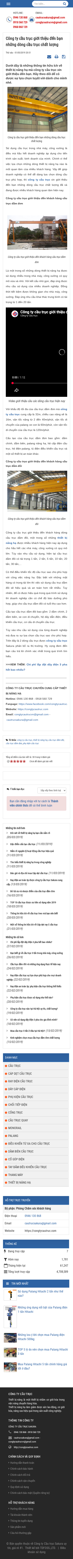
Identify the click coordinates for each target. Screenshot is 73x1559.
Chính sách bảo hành (21, 1468)
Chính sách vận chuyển (22, 1481)
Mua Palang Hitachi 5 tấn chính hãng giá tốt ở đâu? (42, 1366)
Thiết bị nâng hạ (19, 1182)
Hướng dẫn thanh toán (22, 1462)
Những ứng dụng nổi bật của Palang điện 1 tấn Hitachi (42, 1309)
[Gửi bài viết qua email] (49, 56)
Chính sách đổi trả (20, 1475)
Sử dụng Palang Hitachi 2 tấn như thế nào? (40, 1293)
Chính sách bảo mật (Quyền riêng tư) (30, 1493)
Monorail (15, 1128)
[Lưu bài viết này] (64, 56)
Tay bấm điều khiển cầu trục (27, 1167)
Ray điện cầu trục (20, 1081)
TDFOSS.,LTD (47, 1548)
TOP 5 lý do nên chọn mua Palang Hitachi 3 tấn (43, 1352)
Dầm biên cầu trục (21, 1151)
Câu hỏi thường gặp (20, 1533)
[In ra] (57, 56)
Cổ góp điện (16, 1159)
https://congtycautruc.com (33, 709)
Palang (13, 1136)
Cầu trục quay (18, 1120)
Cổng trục (15, 1112)
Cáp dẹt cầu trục (20, 1073)
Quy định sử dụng (19, 1487)
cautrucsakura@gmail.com (22, 719)
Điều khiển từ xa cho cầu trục (29, 1143)
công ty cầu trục (39, 179)
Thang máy (15, 1175)
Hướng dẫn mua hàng (21, 1508)
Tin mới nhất (19, 1283)
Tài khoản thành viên (21, 1515)
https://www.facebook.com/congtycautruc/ (43, 703)
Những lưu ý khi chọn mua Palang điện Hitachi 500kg (41, 1337)
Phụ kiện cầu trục (20, 1097)
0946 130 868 (33, 1216)
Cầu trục (14, 1066)
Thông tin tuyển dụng (21, 1521)
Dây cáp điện (16, 1089)
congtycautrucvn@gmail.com (31, 714)
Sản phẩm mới (18, 1527)
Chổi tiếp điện (17, 1105)
